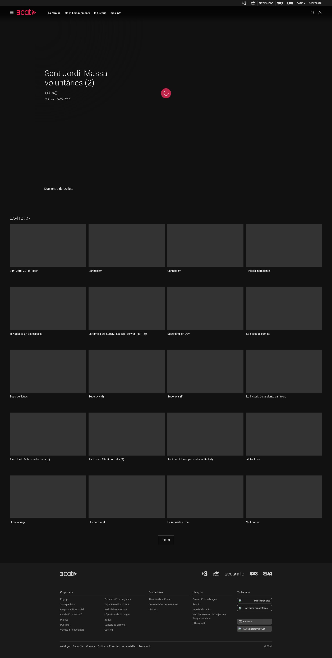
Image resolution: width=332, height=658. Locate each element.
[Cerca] (314, 12)
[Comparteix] (54, 93)
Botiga (301, 3)
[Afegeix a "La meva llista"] (47, 93)
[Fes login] (320, 12)
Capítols (19, 218)
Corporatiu (315, 3)
